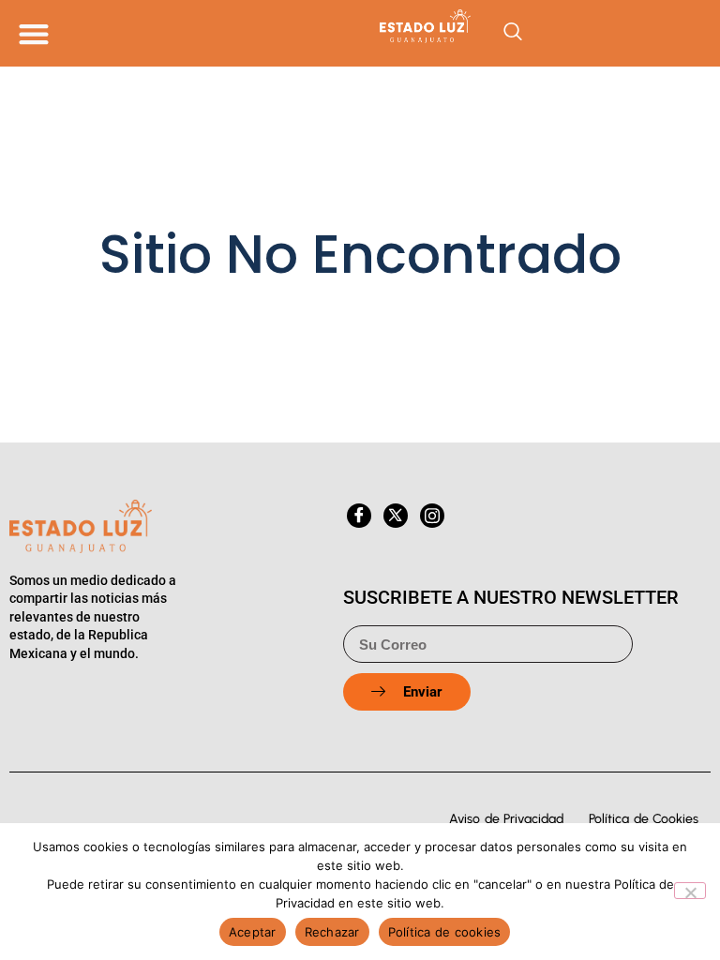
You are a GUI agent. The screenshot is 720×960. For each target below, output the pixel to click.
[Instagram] (432, 515)
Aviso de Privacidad (506, 819)
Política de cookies (445, 931)
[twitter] (395, 515)
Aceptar (253, 931)
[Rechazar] (690, 890)
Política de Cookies (643, 819)
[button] (33, 33)
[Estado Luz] (360, 26)
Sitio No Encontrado (360, 254)
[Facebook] (359, 515)
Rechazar (332, 931)
